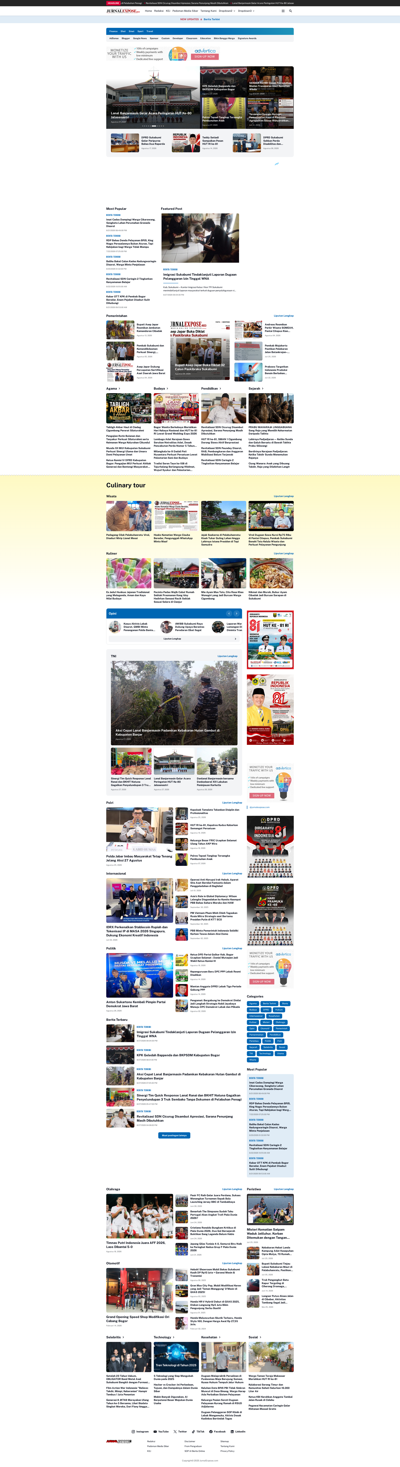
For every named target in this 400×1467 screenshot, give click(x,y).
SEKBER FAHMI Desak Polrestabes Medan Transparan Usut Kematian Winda (270, 86)
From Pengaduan (193, 1446)
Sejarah (254, 388)
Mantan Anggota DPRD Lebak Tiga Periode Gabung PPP (215, 988)
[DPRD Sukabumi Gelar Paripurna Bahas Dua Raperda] (125, 143)
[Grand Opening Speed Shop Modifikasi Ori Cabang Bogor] (139, 1290)
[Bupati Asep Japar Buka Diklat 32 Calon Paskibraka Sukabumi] (200, 350)
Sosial (253, 1337)
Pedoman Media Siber (185, 10)
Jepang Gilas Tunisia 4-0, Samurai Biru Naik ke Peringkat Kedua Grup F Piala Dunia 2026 (216, 1247)
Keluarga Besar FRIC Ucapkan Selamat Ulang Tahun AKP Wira (213, 842)
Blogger (126, 38)
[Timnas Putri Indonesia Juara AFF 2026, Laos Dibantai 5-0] (139, 1216)
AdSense (114, 38)
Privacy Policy (227, 1451)
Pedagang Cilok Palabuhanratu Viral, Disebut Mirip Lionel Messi (128, 536)
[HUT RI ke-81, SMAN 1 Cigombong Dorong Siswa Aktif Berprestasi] (153, 97)
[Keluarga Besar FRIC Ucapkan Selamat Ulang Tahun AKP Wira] (181, 844)
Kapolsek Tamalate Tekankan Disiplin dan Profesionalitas (214, 811)
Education (205, 38)
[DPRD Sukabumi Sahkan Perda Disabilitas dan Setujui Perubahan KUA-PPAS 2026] (247, 143)
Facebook (220, 1431)
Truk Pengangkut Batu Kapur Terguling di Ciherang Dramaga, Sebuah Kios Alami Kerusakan (275, 1283)
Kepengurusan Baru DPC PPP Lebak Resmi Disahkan (215, 973)
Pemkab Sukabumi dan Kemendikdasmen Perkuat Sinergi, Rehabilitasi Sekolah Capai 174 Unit (150, 349)
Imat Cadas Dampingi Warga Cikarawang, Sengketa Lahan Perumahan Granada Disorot (130, 223)
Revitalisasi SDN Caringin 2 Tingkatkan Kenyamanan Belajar (129, 280)
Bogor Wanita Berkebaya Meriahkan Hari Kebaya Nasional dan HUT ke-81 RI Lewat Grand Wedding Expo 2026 (175, 430)
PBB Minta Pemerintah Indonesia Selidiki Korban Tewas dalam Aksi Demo (214, 932)
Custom (166, 38)
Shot (123, 31)
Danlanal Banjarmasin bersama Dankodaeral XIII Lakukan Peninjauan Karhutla (215, 782)
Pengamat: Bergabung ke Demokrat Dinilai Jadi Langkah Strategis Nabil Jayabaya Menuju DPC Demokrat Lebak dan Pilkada (215, 1003)
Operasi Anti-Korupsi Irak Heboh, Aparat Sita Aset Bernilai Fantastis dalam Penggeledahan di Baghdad (214, 883)
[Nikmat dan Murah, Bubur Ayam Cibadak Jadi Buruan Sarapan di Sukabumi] (271, 573)
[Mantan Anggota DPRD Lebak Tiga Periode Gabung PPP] (181, 990)
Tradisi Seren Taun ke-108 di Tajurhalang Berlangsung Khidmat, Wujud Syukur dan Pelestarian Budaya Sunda (174, 467)
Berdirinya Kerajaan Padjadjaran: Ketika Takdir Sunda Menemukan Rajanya (268, 455)
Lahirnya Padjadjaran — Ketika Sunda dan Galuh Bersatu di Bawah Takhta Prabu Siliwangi (271, 442)
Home (148, 10)
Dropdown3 (245, 10)
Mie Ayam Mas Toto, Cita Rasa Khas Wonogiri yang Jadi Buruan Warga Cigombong (222, 595)
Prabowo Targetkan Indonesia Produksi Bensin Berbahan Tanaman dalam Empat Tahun (278, 370)
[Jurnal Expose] (123, 11)
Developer (178, 38)
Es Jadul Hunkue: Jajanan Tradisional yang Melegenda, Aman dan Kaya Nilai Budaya (128, 595)
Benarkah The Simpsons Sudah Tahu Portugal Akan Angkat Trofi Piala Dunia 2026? (213, 1215)
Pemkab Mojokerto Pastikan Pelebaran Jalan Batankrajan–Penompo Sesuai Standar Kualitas (276, 349)
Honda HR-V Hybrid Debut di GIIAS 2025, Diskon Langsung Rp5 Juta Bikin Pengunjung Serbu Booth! (215, 1305)
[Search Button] (291, 11)
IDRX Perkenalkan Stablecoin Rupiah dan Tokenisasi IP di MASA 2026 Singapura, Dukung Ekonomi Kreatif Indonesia (137, 931)
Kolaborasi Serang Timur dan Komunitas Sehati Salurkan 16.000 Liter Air (269, 1388)
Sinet (131, 31)
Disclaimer (190, 1441)
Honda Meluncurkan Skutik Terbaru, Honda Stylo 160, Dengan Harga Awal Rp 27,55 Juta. (216, 1321)
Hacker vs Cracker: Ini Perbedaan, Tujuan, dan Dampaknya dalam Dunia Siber (176, 1388)
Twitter (182, 1431)
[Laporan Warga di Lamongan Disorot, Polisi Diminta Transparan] (218, 627)
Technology (162, 1337)
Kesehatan (209, 1337)
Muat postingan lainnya (174, 1135)
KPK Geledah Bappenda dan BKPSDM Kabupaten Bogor (218, 88)
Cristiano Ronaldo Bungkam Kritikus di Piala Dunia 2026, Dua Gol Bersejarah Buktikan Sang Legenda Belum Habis (213, 1231)
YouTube (163, 1431)
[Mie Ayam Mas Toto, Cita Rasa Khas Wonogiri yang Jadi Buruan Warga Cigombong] (223, 573)
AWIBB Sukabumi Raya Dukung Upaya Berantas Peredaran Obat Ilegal (189, 627)
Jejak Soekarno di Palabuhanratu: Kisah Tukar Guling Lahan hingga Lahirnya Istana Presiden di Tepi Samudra (221, 539)
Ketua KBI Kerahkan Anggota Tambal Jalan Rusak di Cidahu (270, 1398)
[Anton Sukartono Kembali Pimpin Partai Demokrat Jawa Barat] (139, 975)
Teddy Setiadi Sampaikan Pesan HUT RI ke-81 (212, 141)
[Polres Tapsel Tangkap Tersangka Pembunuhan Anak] (223, 113)
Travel (150, 31)
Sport (140, 31)
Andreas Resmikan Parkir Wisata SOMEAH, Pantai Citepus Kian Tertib (279, 328)
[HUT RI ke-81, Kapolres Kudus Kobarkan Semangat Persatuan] (181, 829)
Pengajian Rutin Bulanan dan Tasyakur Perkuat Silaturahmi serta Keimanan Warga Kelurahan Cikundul (128, 439)
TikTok (200, 1431)
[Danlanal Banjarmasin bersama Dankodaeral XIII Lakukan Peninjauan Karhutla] (217, 761)
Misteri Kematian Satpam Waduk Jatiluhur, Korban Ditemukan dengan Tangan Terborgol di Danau (267, 1234)
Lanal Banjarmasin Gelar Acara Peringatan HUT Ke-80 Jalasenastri (172, 782)
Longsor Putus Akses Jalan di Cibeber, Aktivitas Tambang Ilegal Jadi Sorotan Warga (277, 1299)
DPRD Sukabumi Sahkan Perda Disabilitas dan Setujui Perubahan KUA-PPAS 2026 (274, 141)
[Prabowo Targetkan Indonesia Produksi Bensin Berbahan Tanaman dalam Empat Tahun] (248, 372)
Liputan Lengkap (284, 315)
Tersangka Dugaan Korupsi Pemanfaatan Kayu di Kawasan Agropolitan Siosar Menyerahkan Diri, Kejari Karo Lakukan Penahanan (268, 117)
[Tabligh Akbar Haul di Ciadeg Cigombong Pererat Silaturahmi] (128, 408)
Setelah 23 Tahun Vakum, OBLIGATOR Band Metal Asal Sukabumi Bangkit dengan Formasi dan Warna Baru (127, 1379)
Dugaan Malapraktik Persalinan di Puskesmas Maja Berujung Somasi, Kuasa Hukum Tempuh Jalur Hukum (222, 1379)
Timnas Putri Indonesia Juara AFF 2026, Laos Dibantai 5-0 (136, 1245)
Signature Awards (247, 38)
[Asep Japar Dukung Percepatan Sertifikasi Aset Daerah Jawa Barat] (120, 372)
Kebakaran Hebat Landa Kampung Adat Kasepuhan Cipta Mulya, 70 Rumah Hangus (277, 1251)
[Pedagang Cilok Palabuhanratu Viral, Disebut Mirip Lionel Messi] (128, 516)
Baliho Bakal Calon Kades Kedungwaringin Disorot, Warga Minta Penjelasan (131, 263)
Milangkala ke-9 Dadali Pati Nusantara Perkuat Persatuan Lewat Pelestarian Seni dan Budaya (175, 455)
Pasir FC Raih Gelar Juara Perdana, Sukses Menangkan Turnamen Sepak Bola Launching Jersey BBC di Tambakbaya (215, 1198)
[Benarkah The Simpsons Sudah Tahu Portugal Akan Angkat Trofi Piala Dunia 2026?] (181, 1217)
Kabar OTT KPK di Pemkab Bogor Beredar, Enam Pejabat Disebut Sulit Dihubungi (128, 300)
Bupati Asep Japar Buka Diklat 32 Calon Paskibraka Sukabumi (200, 367)
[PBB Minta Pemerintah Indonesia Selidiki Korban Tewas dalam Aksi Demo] (181, 934)
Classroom (191, 38)
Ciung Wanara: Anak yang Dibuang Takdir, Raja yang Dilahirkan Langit (269, 465)
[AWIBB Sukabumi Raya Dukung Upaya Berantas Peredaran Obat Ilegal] (166, 627)
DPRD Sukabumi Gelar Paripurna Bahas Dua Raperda (153, 141)
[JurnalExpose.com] (119, 1441)
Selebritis (113, 1337)
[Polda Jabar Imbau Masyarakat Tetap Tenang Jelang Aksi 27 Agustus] (139, 829)
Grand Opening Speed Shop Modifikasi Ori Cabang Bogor (137, 1319)
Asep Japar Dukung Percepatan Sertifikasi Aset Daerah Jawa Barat (151, 370)
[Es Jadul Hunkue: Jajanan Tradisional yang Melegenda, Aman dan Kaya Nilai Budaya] (128, 573)
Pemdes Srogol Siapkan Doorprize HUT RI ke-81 (122, 3)
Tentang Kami (208, 10)
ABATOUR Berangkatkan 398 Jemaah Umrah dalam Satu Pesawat (253, 3)
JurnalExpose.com (209, 1460)
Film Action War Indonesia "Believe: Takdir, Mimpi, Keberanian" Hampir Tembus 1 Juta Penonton (127, 1391)
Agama (111, 388)
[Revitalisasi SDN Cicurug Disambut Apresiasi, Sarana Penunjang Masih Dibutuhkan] (223, 408)
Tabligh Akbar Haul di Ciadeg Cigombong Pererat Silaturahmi (125, 429)
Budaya (159, 388)
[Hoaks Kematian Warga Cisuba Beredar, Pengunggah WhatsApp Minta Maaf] (176, 516)
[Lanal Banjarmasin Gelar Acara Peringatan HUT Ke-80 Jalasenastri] (174, 761)
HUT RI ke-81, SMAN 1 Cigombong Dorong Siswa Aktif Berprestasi (183, 3)
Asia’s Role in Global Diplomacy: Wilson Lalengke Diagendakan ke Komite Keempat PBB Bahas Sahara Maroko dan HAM (215, 899)
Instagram (142, 1431)
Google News (140, 38)
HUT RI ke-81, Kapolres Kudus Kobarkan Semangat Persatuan (214, 827)
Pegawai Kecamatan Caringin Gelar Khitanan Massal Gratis (269, 1407)
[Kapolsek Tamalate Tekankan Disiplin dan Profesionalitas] (181, 813)
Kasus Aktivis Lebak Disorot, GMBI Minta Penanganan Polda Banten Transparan (139, 627)
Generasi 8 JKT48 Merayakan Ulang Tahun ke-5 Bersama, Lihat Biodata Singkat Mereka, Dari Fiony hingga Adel (127, 1403)
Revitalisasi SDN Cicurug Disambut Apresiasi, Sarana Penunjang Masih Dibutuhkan (222, 430)
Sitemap (224, 1441)
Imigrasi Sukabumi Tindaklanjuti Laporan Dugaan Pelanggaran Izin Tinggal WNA (200, 276)
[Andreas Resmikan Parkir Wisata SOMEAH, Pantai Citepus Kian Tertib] (248, 330)
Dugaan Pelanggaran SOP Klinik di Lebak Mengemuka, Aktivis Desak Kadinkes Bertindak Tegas (221, 1415)
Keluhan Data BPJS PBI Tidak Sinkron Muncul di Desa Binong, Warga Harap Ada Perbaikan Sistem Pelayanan (223, 1391)
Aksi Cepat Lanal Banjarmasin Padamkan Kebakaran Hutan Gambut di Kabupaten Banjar (168, 732)
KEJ (168, 10)
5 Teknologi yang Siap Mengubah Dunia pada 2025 (173, 1377)
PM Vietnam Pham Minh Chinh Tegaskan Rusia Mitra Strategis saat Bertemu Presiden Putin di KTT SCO (213, 916)
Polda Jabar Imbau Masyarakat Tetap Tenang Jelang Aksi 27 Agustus (139, 858)
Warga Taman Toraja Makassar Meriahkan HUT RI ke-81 (267, 1377)
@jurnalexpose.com (260, 807)
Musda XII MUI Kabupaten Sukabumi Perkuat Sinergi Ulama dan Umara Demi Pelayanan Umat (128, 451)
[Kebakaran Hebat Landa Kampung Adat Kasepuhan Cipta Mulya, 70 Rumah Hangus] (253, 1253)
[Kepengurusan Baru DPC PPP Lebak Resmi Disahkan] (181, 975)
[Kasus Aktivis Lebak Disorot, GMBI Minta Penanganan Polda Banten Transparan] (115, 627)
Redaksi (159, 10)
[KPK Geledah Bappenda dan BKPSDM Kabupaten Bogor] (223, 82)
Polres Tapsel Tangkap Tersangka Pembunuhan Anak (222, 119)
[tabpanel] (153, 97)
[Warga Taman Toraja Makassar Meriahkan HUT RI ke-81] (271, 1357)
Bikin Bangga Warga (224, 38)
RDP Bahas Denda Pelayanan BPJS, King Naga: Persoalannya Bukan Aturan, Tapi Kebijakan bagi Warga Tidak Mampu (129, 243)
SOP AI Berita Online (195, 1451)
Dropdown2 (225, 10)
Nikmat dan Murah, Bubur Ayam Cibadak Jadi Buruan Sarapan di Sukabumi (268, 595)
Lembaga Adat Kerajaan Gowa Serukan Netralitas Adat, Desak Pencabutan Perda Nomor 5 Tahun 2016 (174, 442)
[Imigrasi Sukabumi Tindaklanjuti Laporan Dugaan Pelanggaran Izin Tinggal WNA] (200, 239)
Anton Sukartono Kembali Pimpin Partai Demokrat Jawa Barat (135, 1004)
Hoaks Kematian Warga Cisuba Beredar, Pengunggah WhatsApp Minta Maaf (173, 538)
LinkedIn (240, 1431)
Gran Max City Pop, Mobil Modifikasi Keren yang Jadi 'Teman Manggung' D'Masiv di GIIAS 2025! (215, 1289)
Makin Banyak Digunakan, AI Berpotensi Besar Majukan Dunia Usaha (173, 1400)
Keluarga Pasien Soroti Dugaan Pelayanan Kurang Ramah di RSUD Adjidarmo (221, 1403)
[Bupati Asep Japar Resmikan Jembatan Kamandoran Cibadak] (120, 330)
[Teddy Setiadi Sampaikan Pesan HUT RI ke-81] (186, 143)
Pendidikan (209, 388)
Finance (113, 31)
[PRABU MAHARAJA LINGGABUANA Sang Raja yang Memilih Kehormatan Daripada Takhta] (271, 408)
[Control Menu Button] (283, 11)
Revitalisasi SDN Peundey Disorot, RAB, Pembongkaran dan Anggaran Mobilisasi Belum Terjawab (222, 451)
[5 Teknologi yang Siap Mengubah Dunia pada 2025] (176, 1357)
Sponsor (154, 38)
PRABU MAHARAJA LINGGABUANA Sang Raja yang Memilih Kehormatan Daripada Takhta (270, 430)
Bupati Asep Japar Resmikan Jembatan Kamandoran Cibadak (149, 328)
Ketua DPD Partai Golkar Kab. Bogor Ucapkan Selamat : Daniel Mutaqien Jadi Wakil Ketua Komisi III (214, 958)
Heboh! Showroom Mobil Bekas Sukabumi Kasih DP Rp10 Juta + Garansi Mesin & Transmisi (215, 1273)
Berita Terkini (212, 19)
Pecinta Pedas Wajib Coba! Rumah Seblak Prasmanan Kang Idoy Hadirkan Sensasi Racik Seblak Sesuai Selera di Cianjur (174, 597)
